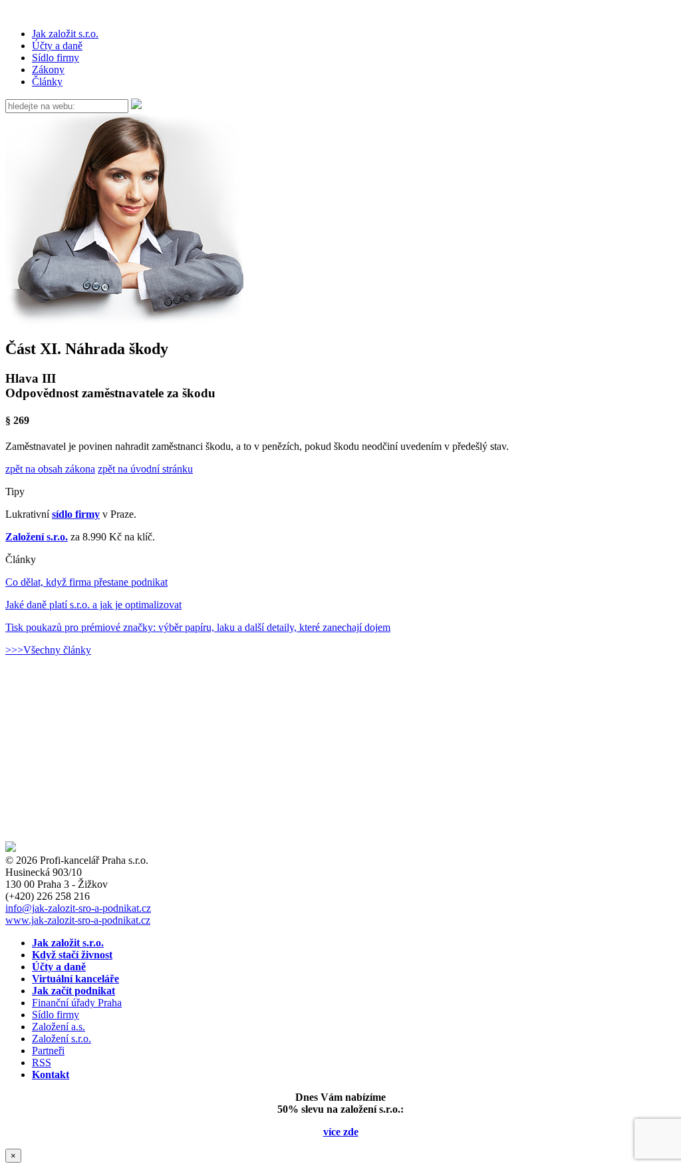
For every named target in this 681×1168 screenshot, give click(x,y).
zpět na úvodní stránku (145, 469)
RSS (41, 1062)
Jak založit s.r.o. (65, 33)
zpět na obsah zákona (50, 469)
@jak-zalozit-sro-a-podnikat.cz (78, 908)
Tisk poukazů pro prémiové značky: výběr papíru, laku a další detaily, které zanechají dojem (197, 627)
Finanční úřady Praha (77, 1002)
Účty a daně (57, 45)
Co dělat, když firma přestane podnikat (86, 582)
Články (47, 81)
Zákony (48, 69)
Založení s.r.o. (36, 536)
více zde (340, 1131)
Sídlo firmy (55, 57)
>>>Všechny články (48, 650)
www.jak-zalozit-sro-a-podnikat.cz (77, 920)
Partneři (48, 1050)
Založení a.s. (58, 1026)
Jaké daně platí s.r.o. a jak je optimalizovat (93, 604)
